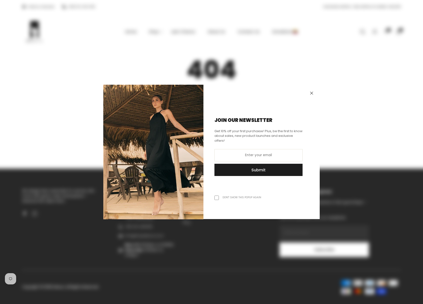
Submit (258, 170)
